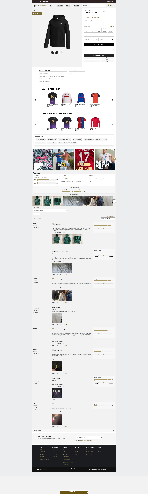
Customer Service (43, 451)
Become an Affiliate (89, 454)
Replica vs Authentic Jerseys (91, 451)
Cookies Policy (65, 461)
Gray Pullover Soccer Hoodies (101, 139)
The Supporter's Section (90, 449)
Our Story (76, 451)
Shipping (64, 453)
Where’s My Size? (87, 26)
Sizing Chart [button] (112, 26)
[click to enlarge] (57, 32)
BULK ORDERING (99, 51)
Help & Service (110, 1)
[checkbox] (34, 10)
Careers (76, 449)
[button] (36, 100)
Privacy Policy (90, 440)
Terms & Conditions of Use (84, 440)
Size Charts (42, 453)
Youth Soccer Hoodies (63, 142)
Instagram (99, 449)
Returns (64, 451)
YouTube (99, 453)
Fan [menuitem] (51, 5)
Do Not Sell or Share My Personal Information (67, 458)
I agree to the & (84, 440)
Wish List (53, 451)
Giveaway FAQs (66, 456)
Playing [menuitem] (68, 5)
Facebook (99, 451)
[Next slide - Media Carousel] (114, 159)
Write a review (97, 17)
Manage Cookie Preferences (68, 462)
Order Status (42, 454)
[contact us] (42, 470)
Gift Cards (53, 453)
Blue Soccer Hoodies (52, 142)
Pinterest (99, 454)
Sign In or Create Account (56, 449)
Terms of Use (65, 454)
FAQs (41, 449)
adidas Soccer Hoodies (40, 142)
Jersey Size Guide (89, 453)
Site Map (76, 454)
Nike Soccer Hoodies (40, 139)
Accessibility (42, 456)
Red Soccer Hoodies (77, 139)
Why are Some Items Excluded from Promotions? (45, 458)
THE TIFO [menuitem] (76, 5)
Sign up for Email (54, 456)
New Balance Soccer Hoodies (64, 139)
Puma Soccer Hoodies (88, 139)
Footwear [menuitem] (60, 5)
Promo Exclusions (66, 464)
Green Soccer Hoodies (51, 139)
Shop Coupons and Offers (44, 1)
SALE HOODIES (73, 142)
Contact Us (77, 453)
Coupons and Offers (55, 454)
